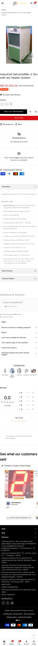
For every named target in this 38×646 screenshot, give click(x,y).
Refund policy (7, 614)
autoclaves (19, 375)
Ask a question (8, 124)
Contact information (24, 617)
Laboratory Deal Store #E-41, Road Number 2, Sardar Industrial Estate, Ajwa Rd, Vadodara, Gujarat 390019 (19, 560)
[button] (30, 111)
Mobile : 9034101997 (8, 595)
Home (3, 10)
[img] (7, 402)
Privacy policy (18, 614)
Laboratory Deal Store (9, 565)
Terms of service (29, 614)
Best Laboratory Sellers (12, 376)
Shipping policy (12, 617)
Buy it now (19, 118)
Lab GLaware (26, 375)
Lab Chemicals (33, 375)
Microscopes (5, 375)
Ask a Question (12, 306)
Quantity (3, 100)
